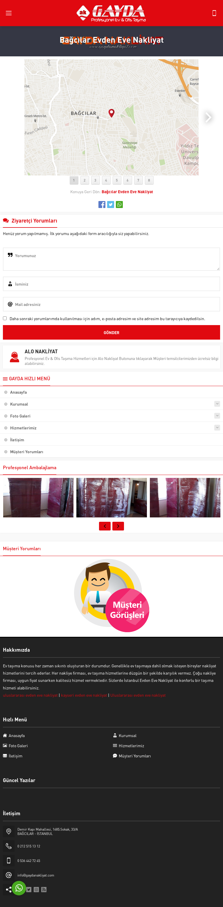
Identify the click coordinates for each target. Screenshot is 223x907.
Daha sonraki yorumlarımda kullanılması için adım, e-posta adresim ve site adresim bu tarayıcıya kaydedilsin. (107, 318)
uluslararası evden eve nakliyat (31, 695)
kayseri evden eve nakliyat (84, 695)
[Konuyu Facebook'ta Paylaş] (101, 204)
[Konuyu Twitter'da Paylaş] (110, 204)
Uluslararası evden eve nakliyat (138, 695)
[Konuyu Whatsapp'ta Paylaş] (119, 204)
